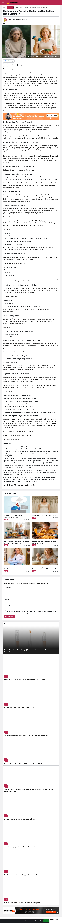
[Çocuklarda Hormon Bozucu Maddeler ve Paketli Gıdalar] (45, 534)
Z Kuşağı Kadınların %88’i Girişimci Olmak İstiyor (19, 819)
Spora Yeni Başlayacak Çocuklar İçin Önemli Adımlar (21, 847)
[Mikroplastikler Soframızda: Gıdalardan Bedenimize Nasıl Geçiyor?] (17, 534)
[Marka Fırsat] (12, 2)
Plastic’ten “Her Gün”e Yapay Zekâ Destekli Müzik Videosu (23, 763)
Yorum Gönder (9, 616)
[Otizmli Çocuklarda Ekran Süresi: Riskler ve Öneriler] (31, 696)
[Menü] (2, 2)
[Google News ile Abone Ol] (9, 61)
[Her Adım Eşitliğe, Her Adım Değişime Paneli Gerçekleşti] (31, 863)
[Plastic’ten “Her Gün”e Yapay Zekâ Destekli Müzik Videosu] (31, 751)
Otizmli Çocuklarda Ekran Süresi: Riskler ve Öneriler (20, 707)
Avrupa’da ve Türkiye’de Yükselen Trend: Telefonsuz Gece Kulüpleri (26, 735)
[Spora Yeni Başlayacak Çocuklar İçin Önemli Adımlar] (31, 835)
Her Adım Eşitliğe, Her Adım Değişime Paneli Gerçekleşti (22, 875)
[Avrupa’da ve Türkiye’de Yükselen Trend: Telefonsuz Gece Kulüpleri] (31, 724)
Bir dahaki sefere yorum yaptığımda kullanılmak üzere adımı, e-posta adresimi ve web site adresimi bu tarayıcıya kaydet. (31, 612)
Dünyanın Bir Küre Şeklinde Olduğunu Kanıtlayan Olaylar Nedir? (24, 679)
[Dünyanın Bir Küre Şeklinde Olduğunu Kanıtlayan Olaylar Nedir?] (31, 668)
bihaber (55, 919)
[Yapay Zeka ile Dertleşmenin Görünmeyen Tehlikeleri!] (17, 508)
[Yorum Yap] (4, 65)
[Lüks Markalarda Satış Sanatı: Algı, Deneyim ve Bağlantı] (31, 891)
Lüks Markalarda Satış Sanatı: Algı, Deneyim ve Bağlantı (22, 903)
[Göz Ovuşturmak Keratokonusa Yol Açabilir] (17, 560)
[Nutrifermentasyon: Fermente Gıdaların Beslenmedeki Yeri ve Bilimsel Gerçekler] (45, 560)
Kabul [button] (46, 920)
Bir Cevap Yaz (9, 579)
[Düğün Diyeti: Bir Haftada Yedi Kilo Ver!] (45, 508)
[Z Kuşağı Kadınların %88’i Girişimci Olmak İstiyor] (31, 807)
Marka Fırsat (11, 19)
